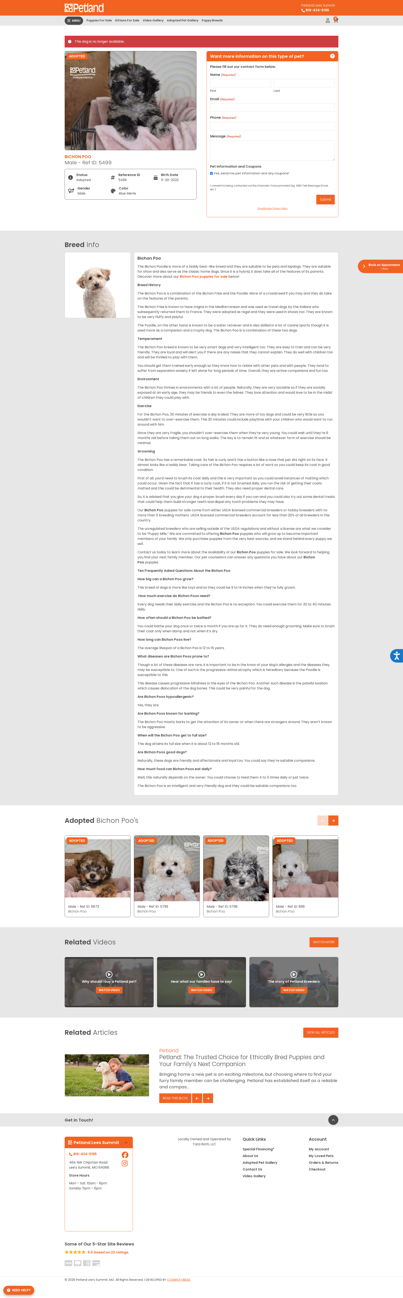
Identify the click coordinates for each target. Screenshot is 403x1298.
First (213, 90)
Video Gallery (153, 20)
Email (222, 99)
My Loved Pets (321, 1155)
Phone (223, 117)
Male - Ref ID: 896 (290, 906)
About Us (250, 1155)
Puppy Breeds (212, 20)
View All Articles (321, 1032)
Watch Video (109, 990)
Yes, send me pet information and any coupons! (251, 173)
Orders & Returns (323, 1162)
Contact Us (252, 1169)
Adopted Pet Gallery (182, 20)
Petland (169, 1050)
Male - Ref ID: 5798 (222, 906)
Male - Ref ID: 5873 (83, 906)
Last (277, 90)
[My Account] (328, 21)
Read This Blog (175, 1098)
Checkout (317, 1169)
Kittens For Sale (127, 20)
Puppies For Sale (99, 20)
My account (319, 1149)
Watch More (324, 942)
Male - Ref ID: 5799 (152, 906)
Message (225, 136)
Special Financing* (258, 1149)
